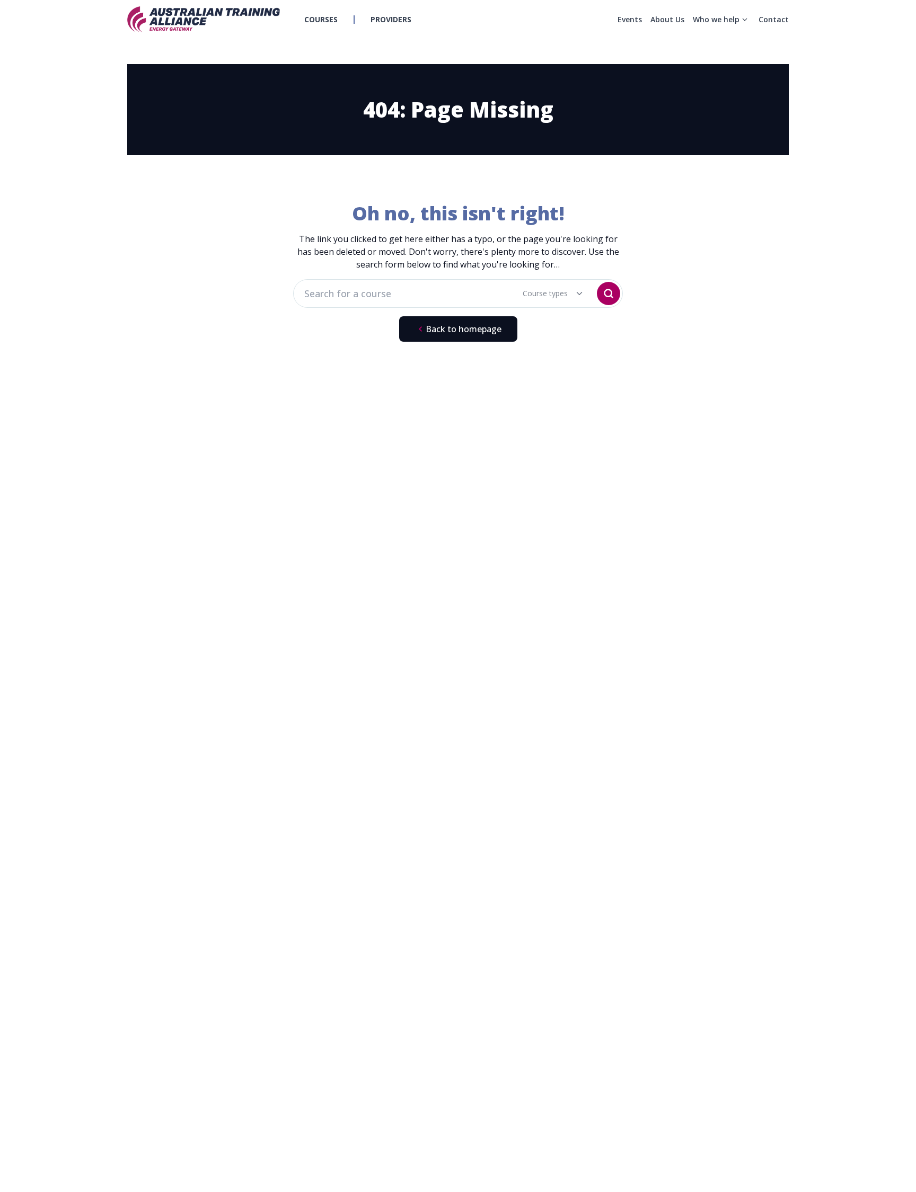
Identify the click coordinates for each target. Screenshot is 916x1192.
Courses (321, 19)
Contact (774, 19)
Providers (391, 19)
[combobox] (546, 293)
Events (630, 19)
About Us (667, 19)
